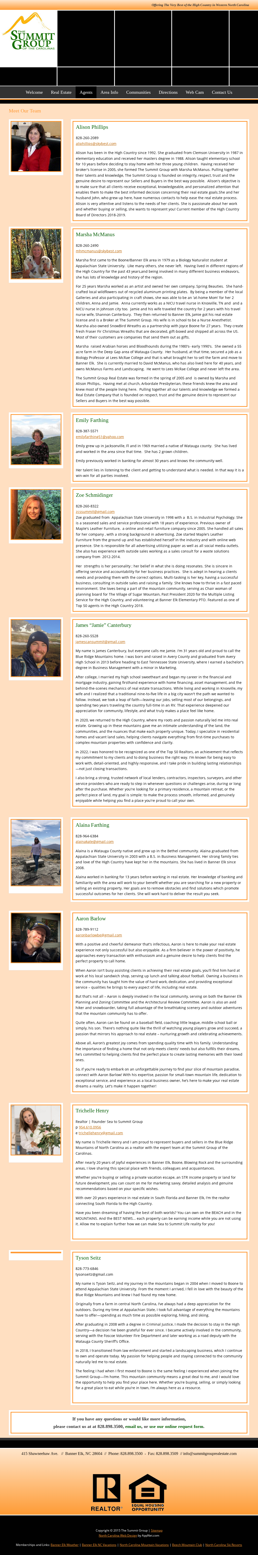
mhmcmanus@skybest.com (99, 251)
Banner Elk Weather (65, 1545)
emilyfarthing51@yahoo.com (100, 436)
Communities (138, 92)
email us (133, 1426)
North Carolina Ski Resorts (223, 1545)
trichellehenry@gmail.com (101, 1133)
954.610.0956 (90, 1127)
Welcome (34, 92)
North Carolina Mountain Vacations (144, 1545)
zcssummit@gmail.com (95, 511)
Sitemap (157, 1530)
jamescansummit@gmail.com (100, 641)
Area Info (109, 92)
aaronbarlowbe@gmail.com (99, 935)
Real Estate (61, 92)
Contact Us (222, 92)
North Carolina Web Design (118, 1535)
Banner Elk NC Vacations (99, 1545)
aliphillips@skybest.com (96, 143)
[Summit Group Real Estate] (28, 31)
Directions (168, 92)
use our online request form (176, 1426)
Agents (86, 92)
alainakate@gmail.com (95, 841)
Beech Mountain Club (187, 1545)
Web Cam (195, 92)
